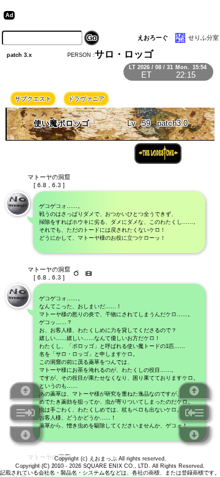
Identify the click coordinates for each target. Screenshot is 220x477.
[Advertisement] (112, 15)
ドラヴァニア (86, 98)
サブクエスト (33, 98)
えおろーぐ (153, 37)
